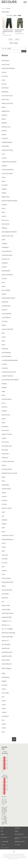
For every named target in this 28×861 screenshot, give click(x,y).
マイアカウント (3, 844)
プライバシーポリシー (5, 847)
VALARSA (8, 8)
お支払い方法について (5, 837)
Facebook (2, 834)
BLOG (2, 831)
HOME (2, 828)
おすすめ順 (9, 15)
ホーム (3, 8)
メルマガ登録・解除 (4, 841)
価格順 (15, 15)
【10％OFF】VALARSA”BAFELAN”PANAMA (7, 31)
